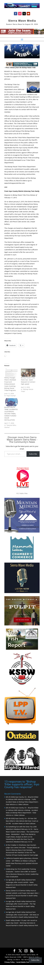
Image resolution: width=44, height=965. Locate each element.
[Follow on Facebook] (15, 13)
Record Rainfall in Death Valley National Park (22, 917)
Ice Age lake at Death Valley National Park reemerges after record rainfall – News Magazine (20, 882)
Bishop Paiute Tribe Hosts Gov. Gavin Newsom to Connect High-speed (28, 381)
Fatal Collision (30, 824)
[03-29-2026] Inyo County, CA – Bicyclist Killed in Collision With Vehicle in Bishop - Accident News (22, 810)
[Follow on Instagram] (20, 13)
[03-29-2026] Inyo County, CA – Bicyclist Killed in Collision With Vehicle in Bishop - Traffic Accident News (22, 799)
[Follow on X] (24, 13)
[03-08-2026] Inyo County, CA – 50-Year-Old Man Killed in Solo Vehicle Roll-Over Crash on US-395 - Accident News (22, 821)
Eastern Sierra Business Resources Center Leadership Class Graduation (22, 874)
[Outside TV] (22, 740)
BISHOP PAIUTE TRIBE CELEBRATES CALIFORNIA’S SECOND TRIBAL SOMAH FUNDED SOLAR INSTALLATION (11, 413)
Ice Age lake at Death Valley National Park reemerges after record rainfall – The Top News (20, 903)
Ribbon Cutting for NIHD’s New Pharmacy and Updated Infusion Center (22, 863)
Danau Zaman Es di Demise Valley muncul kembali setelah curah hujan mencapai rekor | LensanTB (22, 893)
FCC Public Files (22, 493)
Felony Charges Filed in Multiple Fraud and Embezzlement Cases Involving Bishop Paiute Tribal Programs (10, 384)
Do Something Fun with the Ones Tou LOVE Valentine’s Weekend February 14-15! (20, 839)
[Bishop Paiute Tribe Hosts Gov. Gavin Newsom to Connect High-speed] (28, 373)
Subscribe (33, 454)
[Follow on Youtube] (28, 13)
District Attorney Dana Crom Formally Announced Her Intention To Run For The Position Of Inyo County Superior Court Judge (22, 852)
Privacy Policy (9, 962)
